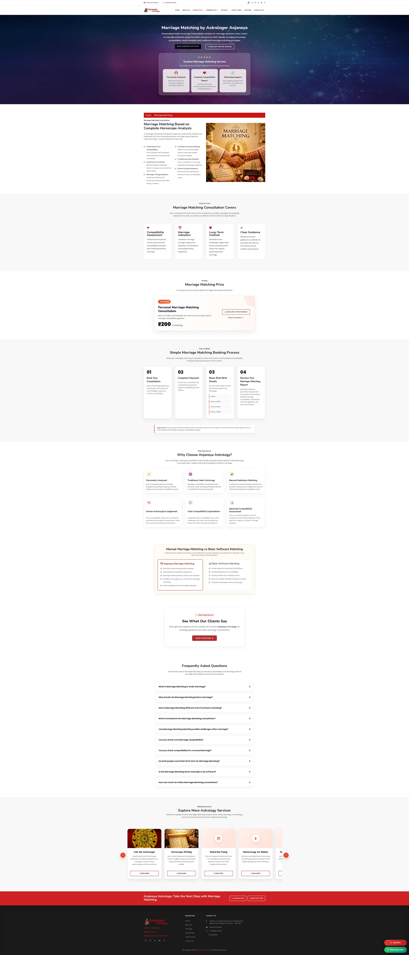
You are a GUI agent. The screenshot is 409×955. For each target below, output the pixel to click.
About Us (188, 925)
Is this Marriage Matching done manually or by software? (187, 771)
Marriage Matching (163, 115)
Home (177, 10)
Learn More (144, 873)
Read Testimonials (203, 638)
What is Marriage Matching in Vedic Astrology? (182, 686)
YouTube (247, 10)
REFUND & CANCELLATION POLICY (156, 936)
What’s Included (234, 318)
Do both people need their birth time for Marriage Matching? (189, 761)
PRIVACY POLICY (150, 932)
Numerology (211, 10)
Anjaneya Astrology (204, 950)
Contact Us (189, 941)
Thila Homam (190, 937)
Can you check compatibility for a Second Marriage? (185, 750)
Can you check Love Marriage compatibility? (181, 739)
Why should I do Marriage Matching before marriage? (186, 697)
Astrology (197, 10)
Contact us (259, 10)
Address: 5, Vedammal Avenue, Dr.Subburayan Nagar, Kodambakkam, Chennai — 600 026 (226, 922)
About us (186, 10)
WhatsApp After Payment (236, 312)
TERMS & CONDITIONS (152, 928)
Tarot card (236, 10)
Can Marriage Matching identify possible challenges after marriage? (193, 729)
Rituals (224, 10)
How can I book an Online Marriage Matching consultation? (188, 782)
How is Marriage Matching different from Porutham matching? (190, 708)
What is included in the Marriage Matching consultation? (187, 718)
